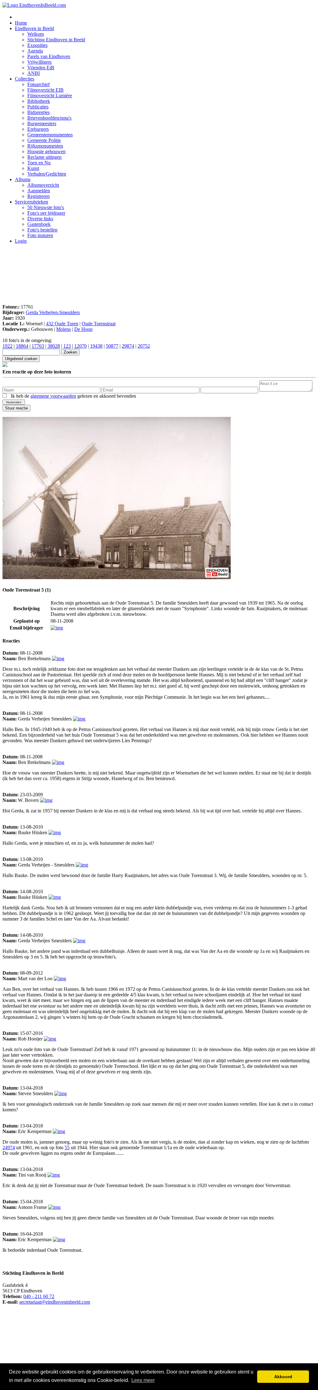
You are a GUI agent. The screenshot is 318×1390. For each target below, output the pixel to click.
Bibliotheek (38, 101)
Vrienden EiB (40, 67)
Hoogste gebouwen (46, 151)
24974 (8, 1147)
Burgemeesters (41, 123)
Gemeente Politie (44, 140)
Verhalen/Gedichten (46, 173)
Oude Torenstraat (99, 323)
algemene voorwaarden (53, 396)
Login (21, 241)
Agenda (35, 50)
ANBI (33, 73)
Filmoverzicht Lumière (49, 95)
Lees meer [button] (143, 1380)
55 (67, 1147)
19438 (96, 346)
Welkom (35, 34)
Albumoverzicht (43, 185)
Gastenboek (39, 224)
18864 (22, 346)
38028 (54, 346)
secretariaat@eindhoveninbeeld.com (54, 1302)
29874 (128, 346)
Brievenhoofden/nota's (49, 118)
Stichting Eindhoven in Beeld (56, 39)
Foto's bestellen (42, 229)
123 (67, 346)
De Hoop (83, 329)
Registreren (38, 196)
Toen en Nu (39, 162)
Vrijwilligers (39, 62)
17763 (38, 346)
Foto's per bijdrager (46, 213)
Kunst (33, 168)
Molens (63, 329)
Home (21, 22)
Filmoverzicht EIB (45, 90)
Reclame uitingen (44, 157)
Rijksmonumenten (45, 146)
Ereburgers (38, 129)
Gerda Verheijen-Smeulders (53, 312)
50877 (112, 346)
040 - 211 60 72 (38, 1296)
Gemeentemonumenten (50, 134)
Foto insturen (40, 235)
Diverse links (40, 218)
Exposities (37, 45)
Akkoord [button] (283, 1376)
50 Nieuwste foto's (45, 207)
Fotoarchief (38, 84)
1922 (7, 346)
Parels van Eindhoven (48, 56)
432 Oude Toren (62, 323)
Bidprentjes (38, 112)
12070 (80, 346)
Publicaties (37, 106)
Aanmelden (38, 190)
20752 (144, 346)
